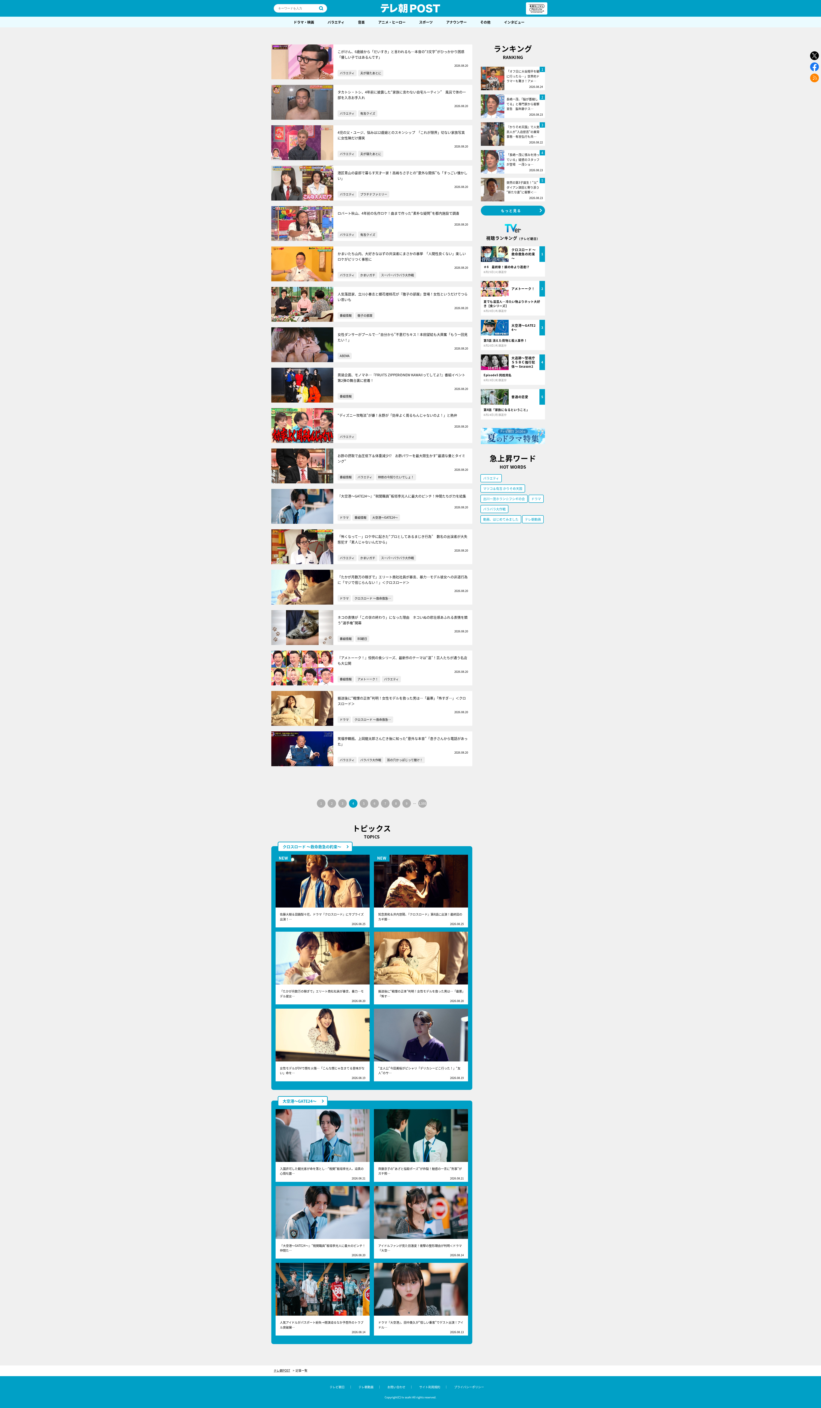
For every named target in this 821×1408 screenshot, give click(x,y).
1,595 (422, 803)
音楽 (361, 22)
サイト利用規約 (429, 1387)
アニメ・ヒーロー (392, 22)
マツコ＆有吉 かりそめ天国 (502, 488)
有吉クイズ (367, 113)
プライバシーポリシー (469, 1387)
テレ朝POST (410, 8)
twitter (814, 55)
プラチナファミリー (373, 194)
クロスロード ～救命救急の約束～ (312, 846)
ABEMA (345, 356)
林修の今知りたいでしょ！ (396, 477)
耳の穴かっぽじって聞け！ (405, 760)
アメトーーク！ (367, 679)
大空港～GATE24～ (385, 517)
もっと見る (511, 210)
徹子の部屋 (364, 315)
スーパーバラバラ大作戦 (397, 275)
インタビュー (514, 22)
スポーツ (426, 22)
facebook (814, 66)
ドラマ (344, 517)
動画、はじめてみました (500, 519)
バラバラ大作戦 (370, 760)
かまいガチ (367, 275)
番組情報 (346, 315)
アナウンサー (456, 22)
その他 (485, 22)
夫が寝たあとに (370, 73)
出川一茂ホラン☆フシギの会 (504, 498)
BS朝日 (362, 638)
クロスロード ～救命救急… (372, 598)
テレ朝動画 (533, 519)
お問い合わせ (396, 1387)
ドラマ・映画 (304, 22)
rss (814, 78)
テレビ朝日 (337, 1387)
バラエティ (336, 22)
